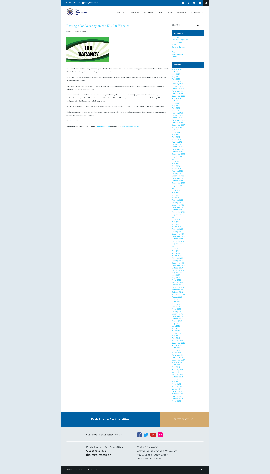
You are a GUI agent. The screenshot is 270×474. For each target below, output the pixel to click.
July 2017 (175, 323)
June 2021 (176, 219)
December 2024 (178, 117)
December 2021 (178, 205)
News (84, 32)
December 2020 (178, 234)
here (71, 121)
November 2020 (178, 236)
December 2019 (178, 263)
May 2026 (176, 76)
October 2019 (177, 268)
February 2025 (177, 113)
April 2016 (176, 338)
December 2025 (178, 88)
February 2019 (177, 282)
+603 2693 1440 (74, 3)
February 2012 (177, 386)
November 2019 (178, 265)
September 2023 (178, 154)
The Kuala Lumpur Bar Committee (86, 470)
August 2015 (177, 345)
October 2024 (177, 122)
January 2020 (177, 260)
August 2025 (177, 98)
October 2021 (177, 209)
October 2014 (177, 357)
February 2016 (177, 340)
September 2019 (178, 270)
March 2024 (176, 139)
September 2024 (178, 125)
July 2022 (175, 188)
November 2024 (178, 120)
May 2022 (176, 193)
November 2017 (178, 316)
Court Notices (177, 42)
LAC (173, 49)
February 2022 (177, 200)
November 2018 (178, 289)
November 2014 (178, 355)
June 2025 (176, 103)
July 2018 (175, 299)
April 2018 (176, 306)
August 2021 (177, 214)
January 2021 (177, 231)
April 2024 (176, 137)
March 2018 (176, 309)
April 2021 (176, 224)
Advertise (184, 419)
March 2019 (176, 280)
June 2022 (176, 190)
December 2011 (178, 391)
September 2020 (178, 241)
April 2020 (176, 253)
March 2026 (176, 81)
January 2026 (177, 86)
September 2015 (178, 343)
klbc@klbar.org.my (91, 3)
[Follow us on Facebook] (183, 3)
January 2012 (177, 389)
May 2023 (176, 163)
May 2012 (176, 381)
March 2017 (176, 331)
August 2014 (177, 362)
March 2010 (176, 401)
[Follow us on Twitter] (189, 3)
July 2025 (175, 100)
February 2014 (177, 369)
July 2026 (175, 71)
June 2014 (176, 364)
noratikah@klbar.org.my (130, 126)
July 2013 (175, 372)
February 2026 (177, 84)
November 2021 (178, 207)
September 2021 (178, 212)
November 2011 (178, 394)
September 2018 (178, 294)
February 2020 (177, 258)
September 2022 (178, 183)
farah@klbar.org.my (103, 126)
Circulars (175, 37)
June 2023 (176, 161)
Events (174, 44)
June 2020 (176, 248)
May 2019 (176, 277)
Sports (174, 56)
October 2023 (177, 151)
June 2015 (176, 347)
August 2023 (177, 156)
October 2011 (177, 396)
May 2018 (176, 304)
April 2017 (176, 328)
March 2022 (176, 197)
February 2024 (177, 142)
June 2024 (176, 132)
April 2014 (176, 367)
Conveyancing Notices (180, 40)
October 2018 (177, 292)
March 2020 (176, 255)
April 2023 (176, 166)
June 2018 (176, 301)
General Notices (178, 47)
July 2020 (175, 246)
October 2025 (177, 93)
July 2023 (175, 159)
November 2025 (178, 91)
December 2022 (178, 176)
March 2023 (176, 168)
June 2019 (176, 275)
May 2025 (176, 105)
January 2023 (177, 173)
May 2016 (176, 335)
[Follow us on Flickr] (200, 3)
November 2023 (178, 149)
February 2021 (177, 229)
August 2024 (177, 127)
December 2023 (178, 147)
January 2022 (177, 202)
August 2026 (177, 69)
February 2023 (177, 171)
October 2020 (177, 239)
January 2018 (177, 311)
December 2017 (178, 314)
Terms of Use (198, 470)
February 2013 (177, 374)
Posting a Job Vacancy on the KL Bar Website (97, 26)
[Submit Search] (198, 25)
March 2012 (176, 384)
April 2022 (176, 195)
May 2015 (176, 350)
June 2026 (176, 74)
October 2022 (177, 180)
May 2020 (176, 251)
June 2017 (176, 326)
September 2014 (178, 360)
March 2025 (176, 110)
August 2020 (177, 243)
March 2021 (176, 226)
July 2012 (175, 379)
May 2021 (176, 222)
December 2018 (178, 287)
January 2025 (177, 115)
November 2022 (178, 178)
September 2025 (178, 96)
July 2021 (175, 217)
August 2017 (177, 321)
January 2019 (177, 285)
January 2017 (177, 333)
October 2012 (177, 377)
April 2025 (176, 108)
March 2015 (176, 352)
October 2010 (177, 398)
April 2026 (176, 79)
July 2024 (175, 130)
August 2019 (177, 272)
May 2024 (176, 134)
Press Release (177, 54)
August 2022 (177, 185)
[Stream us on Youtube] (194, 3)
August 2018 (177, 297)
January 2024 (177, 144)
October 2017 (177, 318)
